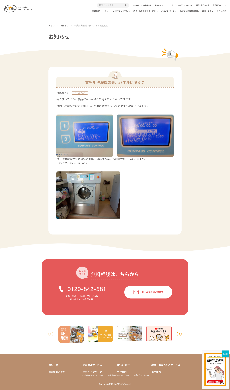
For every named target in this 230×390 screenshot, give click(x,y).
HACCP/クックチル (120, 11)
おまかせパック (167, 11)
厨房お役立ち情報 (202, 5)
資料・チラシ (207, 11)
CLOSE (225, 354)
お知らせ (189, 5)
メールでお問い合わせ (152, 291)
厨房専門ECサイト (219, 5)
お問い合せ (221, 11)
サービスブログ (176, 5)
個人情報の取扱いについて (92, 375)
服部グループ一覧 (141, 375)
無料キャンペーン (161, 5)
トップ (51, 25)
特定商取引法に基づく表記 (119, 375)
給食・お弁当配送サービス (144, 11)
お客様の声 (147, 5)
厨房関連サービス (98, 11)
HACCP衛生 (123, 364)
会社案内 (136, 5)
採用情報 (156, 371)
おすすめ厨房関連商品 (189, 11)
